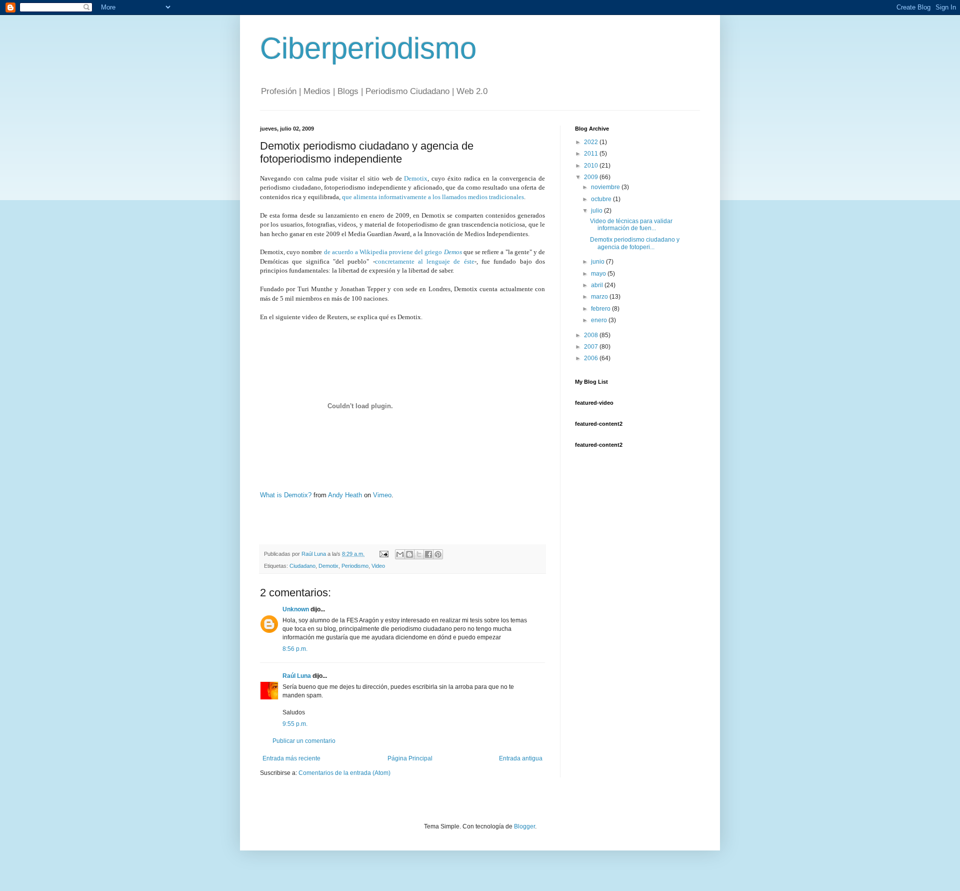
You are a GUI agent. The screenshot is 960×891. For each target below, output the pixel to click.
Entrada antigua (520, 758)
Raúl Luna (296, 675)
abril (597, 285)
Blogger (524, 826)
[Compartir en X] (419, 554)
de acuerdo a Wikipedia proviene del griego (393, 252)
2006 (592, 358)
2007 (592, 346)
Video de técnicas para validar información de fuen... (631, 225)
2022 (592, 142)
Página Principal (410, 758)
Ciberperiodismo (368, 48)
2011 (592, 153)
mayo (599, 273)
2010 (592, 165)
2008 (592, 335)
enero (599, 320)
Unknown (295, 609)
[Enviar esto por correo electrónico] (400, 554)
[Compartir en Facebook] (429, 554)
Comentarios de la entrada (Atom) (344, 772)
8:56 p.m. (295, 648)
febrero (601, 308)
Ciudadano (303, 566)
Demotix (416, 178)
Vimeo (382, 495)
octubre (602, 199)
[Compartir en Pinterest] (438, 554)
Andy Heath (345, 495)
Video (378, 566)
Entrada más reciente (291, 758)
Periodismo (355, 566)
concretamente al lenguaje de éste (424, 261)
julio (597, 210)
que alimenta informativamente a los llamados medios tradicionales (433, 197)
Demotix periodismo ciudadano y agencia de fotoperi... (635, 243)
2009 (592, 177)
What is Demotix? (286, 495)
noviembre (606, 187)
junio (598, 261)
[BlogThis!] (409, 554)
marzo (600, 296)
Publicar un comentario (304, 740)
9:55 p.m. (295, 723)
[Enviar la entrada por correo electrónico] (383, 554)
